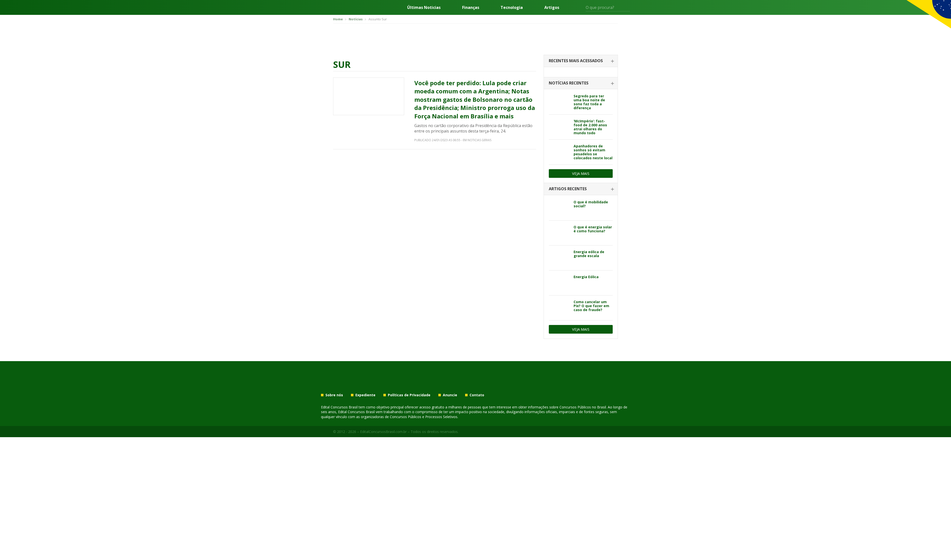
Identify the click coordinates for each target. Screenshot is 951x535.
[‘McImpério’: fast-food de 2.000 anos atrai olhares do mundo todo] (559, 127)
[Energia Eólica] (559, 283)
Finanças (470, 7)
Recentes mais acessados (576, 60)
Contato (477, 395)
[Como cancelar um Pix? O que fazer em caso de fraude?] (559, 308)
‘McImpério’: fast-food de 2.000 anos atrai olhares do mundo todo (590, 127)
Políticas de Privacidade (409, 395)
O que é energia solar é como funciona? (593, 229)
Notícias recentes (568, 83)
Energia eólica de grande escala (589, 253)
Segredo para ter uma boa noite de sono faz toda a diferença (589, 102)
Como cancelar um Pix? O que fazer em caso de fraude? (591, 305)
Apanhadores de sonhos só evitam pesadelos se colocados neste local (593, 152)
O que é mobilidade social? (591, 204)
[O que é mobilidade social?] (559, 208)
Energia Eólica (586, 276)
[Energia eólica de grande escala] (559, 258)
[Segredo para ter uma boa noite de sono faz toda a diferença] (559, 102)
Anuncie (450, 395)
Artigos (551, 7)
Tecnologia (512, 7)
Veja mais (580, 173)
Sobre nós (334, 395)
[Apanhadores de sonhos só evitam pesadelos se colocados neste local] (559, 152)
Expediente (365, 395)
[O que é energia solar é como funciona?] (559, 233)
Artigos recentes (568, 188)
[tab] (581, 61)
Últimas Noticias (424, 7)
